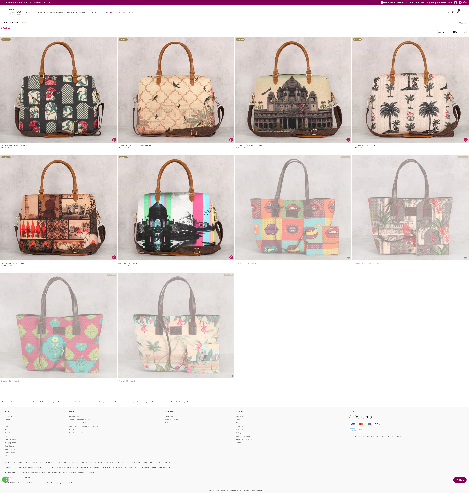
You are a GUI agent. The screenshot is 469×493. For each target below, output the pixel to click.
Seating (27, 477)
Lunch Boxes (127, 467)
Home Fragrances (163, 462)
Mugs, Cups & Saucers (26, 467)
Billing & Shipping (171, 420)
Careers (239, 443)
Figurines (66, 462)
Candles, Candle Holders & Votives (141, 462)
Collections (103, 12)
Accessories (9, 423)
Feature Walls (10, 439)
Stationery (82, 472)
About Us (239, 416)
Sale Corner (14, 22)
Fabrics (75, 462)
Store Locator (10, 453)
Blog (238, 423)
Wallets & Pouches (38, 472)
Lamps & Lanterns (104, 462)
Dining (7, 420)
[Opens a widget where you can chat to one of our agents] (460, 480)
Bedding (35, 462)
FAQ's (71, 429)
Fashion (25, 22)
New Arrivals (10, 449)
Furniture (8, 429)
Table (20, 477)
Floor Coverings (46, 462)
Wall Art (8, 436)
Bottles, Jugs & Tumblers (45, 467)
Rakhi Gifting (115, 12)
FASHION (59, 12)
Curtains (57, 462)
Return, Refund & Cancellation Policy (83, 426)
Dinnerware (106, 467)
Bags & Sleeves (23, 472)
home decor (10, 462)
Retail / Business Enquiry (246, 439)
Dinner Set (116, 467)
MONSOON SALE (128, 12)
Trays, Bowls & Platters (65, 467)
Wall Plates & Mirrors (34, 482)
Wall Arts (21, 482)
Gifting (7, 456)
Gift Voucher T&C (76, 433)
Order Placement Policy (78, 423)
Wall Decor (9, 433)
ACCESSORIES (69, 12)
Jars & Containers (82, 467)
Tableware (95, 467)
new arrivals (31, 12)
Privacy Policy (74, 416)
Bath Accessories (120, 462)
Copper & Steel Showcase (160, 467)
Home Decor (10, 416)
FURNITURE (80, 12)
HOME (5, 22)
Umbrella (91, 472)
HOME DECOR (43, 12)
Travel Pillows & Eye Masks (57, 472)
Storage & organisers (88, 462)
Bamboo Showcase (142, 467)
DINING (52, 12)
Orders (167, 423)
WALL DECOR (91, 12)
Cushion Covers (23, 462)
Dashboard (169, 416)
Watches (72, 472)
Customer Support (243, 436)
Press (238, 420)
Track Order (240, 429)
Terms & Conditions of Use (79, 420)
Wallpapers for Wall (12, 443)
